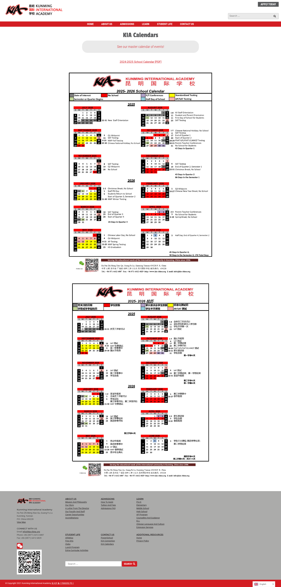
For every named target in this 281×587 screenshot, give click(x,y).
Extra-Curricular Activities (76, 550)
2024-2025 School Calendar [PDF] (140, 61)
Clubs (67, 544)
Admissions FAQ (108, 508)
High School (141, 511)
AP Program (142, 514)
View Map (21, 522)
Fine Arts (69, 541)
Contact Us (187, 24)
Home (90, 24)
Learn (145, 24)
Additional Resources (149, 534)
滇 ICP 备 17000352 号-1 (63, 583)
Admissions (127, 24)
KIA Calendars (107, 544)
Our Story (69, 505)
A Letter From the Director (77, 508)
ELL (138, 521)
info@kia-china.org (31, 532)
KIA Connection (108, 541)
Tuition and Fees (108, 505)
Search (128, 563)
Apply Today (268, 4)
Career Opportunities (74, 514)
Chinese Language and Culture (150, 524)
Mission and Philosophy (76, 502)
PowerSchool (107, 538)
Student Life (164, 24)
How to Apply (107, 502)
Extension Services (144, 527)
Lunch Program (72, 547)
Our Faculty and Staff (75, 511)
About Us (106, 24)
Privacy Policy (142, 541)
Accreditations (71, 518)
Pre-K (138, 502)
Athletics (69, 538)
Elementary (141, 505)
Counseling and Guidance (148, 518)
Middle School (142, 508)
